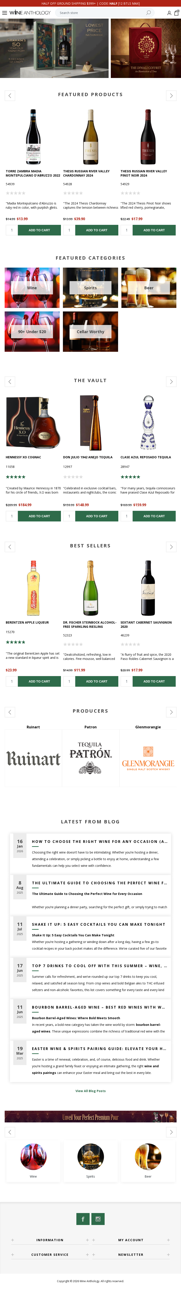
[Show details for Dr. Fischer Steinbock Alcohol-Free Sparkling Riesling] (90, 588)
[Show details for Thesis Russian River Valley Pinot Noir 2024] (148, 137)
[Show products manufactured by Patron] (33, 758)
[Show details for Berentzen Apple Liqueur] (33, 588)
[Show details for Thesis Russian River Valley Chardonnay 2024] (90, 137)
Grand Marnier (148, 727)
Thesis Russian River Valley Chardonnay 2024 (86, 173)
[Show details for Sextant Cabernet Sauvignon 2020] (148, 588)
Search (148, 13)
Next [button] (171, 95)
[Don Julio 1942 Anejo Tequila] (90, 423)
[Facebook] (83, 1219)
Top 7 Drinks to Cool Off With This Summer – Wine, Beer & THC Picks (100, 965)
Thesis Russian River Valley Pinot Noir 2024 (144, 173)
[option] (33, 172)
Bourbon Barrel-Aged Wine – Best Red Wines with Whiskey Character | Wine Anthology (100, 1007)
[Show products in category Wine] (33, 1156)
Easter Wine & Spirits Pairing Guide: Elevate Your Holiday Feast (100, 1048)
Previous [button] (10, 95)
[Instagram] (98, 1219)
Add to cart (39, 230)
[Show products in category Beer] (148, 1156)
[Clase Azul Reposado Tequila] (148, 423)
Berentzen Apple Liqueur (27, 622)
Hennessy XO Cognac (23, 457)
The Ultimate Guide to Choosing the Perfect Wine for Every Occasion (100, 883)
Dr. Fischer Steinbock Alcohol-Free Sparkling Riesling (90, 624)
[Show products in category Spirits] (90, 1156)
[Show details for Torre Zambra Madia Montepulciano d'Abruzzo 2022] (33, 137)
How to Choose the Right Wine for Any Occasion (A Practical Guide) (100, 841)
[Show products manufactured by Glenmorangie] (90, 758)
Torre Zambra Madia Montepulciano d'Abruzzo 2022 (33, 173)
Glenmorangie (91, 727)
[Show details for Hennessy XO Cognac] (33, 423)
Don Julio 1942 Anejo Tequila (88, 457)
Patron (33, 727)
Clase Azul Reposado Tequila (146, 457)
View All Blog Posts (90, 1091)
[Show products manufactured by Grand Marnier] (148, 758)
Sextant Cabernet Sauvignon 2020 (146, 624)
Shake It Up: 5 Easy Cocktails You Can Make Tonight (99, 924)
